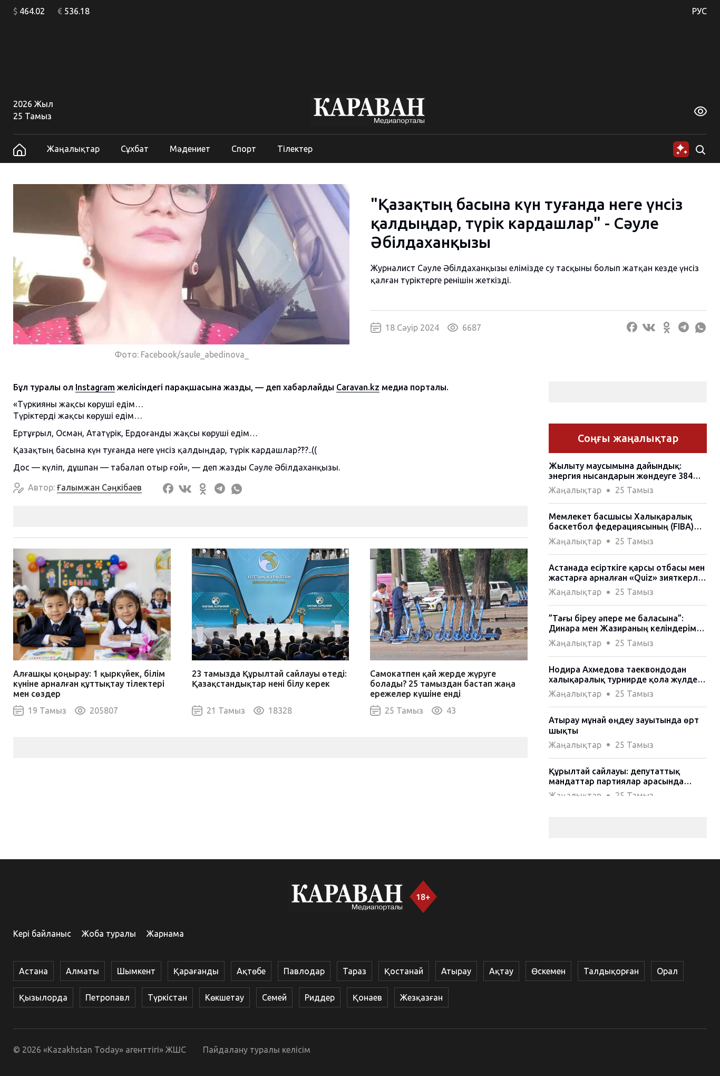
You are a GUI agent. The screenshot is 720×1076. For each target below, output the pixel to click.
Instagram (95, 387)
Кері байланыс (42, 933)
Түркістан (167, 997)
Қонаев (367, 997)
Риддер (320, 997)
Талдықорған (611, 971)
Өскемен (548, 971)
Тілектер (295, 148)
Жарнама (165, 933)
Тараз (354, 971)
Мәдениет (190, 148)
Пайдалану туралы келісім (256, 1049)
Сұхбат (135, 148)
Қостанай (403, 971)
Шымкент (136, 971)
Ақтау (501, 971)
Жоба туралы (109, 933)
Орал (667, 971)
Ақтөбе (251, 971)
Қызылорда (43, 997)
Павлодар (304, 971)
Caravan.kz (358, 387)
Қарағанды (196, 971)
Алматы (82, 971)
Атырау (456, 971)
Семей (274, 997)
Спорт (243, 148)
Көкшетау (224, 997)
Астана (33, 971)
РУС (699, 11)
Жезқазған (421, 997)
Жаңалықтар (73, 148)
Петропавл (107, 997)
